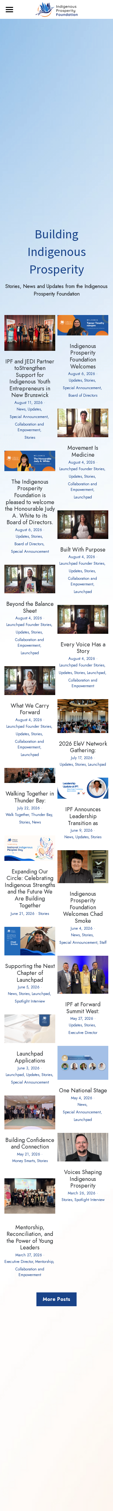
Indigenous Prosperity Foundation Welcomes (83, 356)
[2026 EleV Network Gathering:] (82, 731)
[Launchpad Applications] (29, 1041)
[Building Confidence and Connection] (29, 1127)
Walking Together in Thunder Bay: (30, 797)
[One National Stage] (82, 1078)
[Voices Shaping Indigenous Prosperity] (82, 1159)
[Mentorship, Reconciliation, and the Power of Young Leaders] (29, 1215)
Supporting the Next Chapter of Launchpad (30, 973)
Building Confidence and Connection (29, 1143)
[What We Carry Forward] (29, 693)
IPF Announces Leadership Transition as (83, 816)
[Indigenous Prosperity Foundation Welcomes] (82, 333)
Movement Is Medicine (82, 451)
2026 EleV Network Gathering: (83, 747)
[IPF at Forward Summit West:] (82, 992)
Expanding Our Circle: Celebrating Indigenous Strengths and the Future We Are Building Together (30, 888)
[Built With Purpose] (82, 537)
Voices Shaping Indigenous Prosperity (83, 1179)
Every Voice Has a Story (83, 647)
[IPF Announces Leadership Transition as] (82, 797)
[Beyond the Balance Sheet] (29, 591)
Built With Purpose (82, 550)
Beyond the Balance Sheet (30, 607)
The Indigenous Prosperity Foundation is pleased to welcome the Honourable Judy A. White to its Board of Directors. (30, 502)
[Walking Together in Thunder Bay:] (29, 781)
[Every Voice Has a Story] (82, 632)
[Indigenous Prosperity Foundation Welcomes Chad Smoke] (82, 881)
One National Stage (83, 1090)
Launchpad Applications (30, 1057)
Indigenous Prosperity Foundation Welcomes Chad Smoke (83, 907)
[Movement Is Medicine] (82, 435)
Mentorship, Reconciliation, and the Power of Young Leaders (30, 1237)
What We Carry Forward (30, 709)
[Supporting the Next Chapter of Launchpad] (29, 953)
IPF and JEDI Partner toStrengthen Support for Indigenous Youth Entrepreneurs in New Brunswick (29, 378)
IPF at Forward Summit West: (82, 1007)
